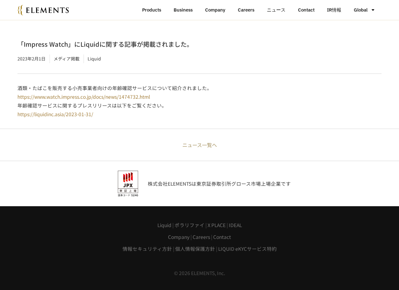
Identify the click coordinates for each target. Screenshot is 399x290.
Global (361, 10)
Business (183, 10)
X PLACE (217, 224)
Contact (306, 10)
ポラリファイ (189, 224)
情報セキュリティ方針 (147, 248)
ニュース (276, 10)
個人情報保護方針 (195, 248)
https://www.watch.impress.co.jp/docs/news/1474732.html (83, 96)
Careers (246, 10)
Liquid (164, 224)
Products (151, 10)
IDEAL (235, 224)
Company (215, 10)
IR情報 (334, 10)
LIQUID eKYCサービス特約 (247, 248)
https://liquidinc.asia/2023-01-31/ (55, 114)
